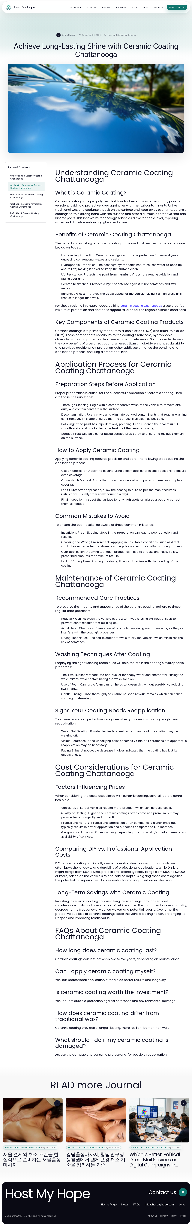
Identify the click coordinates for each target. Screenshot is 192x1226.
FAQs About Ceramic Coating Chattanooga (24, 214)
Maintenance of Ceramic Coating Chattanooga (26, 196)
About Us (152, 1215)
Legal (183, 1215)
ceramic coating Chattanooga (141, 305)
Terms (174, 1215)
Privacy (164, 1215)
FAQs (136, 1204)
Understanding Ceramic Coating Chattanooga (26, 177)
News (125, 1204)
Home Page (109, 1204)
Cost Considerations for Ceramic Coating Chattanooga (26, 205)
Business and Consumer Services (120, 35)
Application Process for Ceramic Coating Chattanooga (26, 186)
